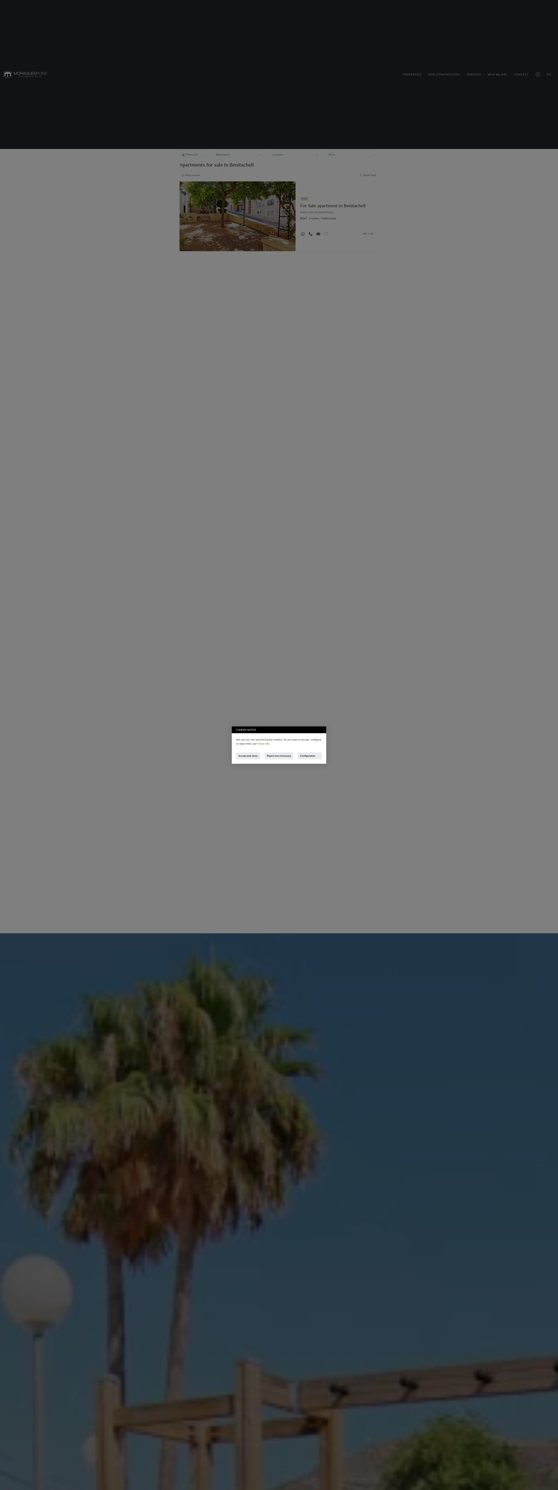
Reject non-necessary (279, 756)
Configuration (307, 756)
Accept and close (248, 756)
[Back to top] (551, 1483)
